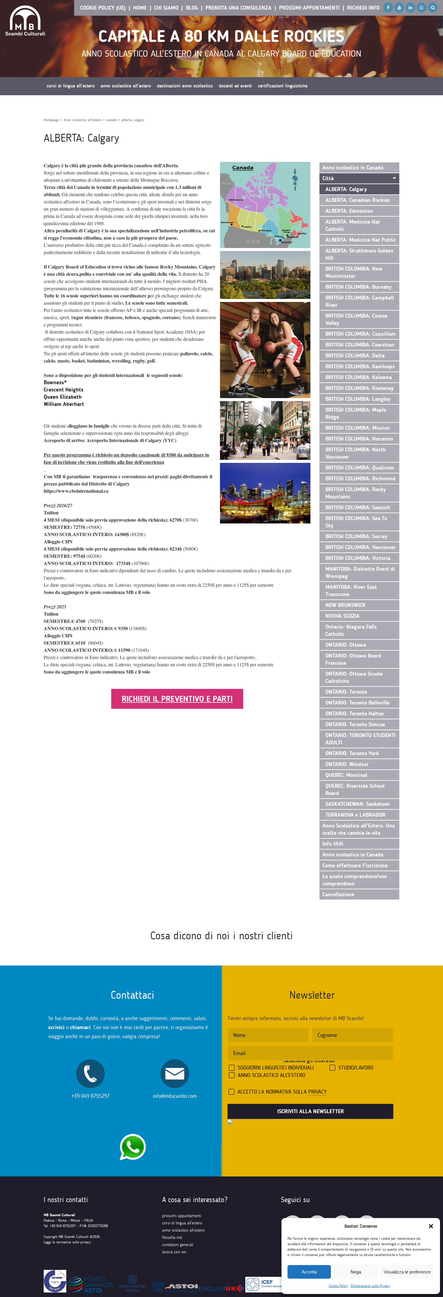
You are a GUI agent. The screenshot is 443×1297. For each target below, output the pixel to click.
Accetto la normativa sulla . (282, 1092)
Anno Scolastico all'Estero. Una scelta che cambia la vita (358, 829)
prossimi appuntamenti (181, 1215)
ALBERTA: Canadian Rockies (357, 200)
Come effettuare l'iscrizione (355, 865)
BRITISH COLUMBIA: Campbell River (359, 301)
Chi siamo (166, 8)
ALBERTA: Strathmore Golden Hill (359, 254)
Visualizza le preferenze (407, 1271)
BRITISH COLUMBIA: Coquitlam (360, 334)
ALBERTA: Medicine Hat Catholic (352, 225)
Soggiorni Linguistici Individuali (276, 1068)
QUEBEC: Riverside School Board (355, 789)
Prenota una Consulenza (239, 8)
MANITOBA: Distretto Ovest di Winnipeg (360, 572)
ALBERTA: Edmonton (349, 211)
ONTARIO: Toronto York (352, 753)
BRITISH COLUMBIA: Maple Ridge (355, 413)
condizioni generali (177, 1244)
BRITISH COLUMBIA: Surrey (356, 536)
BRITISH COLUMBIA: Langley (358, 399)
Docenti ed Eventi (235, 85)
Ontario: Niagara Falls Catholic (351, 630)
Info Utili (332, 843)
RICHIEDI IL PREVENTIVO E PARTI (177, 699)
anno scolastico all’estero (183, 1230)
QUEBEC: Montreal (346, 775)
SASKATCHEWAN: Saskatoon (357, 804)
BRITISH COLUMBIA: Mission (357, 428)
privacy (317, 1091)
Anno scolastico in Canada (352, 167)
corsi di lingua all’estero (182, 1223)
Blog (192, 8)
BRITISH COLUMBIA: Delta (355, 355)
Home (140, 8)
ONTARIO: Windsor (347, 764)
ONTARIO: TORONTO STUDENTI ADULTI (360, 739)
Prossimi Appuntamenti (309, 8)
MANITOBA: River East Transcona (351, 591)
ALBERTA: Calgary (346, 189)
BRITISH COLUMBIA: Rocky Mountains (355, 493)
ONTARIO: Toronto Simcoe (355, 724)
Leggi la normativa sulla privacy (67, 1242)
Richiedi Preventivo (65, 104)
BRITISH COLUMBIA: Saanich (357, 507)
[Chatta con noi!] (132, 1130)
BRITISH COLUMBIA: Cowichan (359, 344)
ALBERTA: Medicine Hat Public (360, 240)
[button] (431, 1226)
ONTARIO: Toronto (346, 692)
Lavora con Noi (174, 1252)
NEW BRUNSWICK (345, 605)
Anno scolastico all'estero (82, 120)
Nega (355, 1271)
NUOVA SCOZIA (342, 616)
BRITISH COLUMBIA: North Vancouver (355, 453)
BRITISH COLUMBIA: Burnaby (358, 287)
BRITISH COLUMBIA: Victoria (357, 558)
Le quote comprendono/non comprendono (354, 880)
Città (328, 178)
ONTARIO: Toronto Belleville (357, 702)
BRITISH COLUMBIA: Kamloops (360, 366)
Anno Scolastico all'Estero (271, 1075)
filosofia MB (172, 1237)
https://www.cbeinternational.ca (76, 490)
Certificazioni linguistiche (282, 85)
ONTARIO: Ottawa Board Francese (353, 659)
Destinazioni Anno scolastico (185, 85)
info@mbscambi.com (175, 1096)
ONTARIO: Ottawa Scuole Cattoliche (354, 677)
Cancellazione (338, 894)
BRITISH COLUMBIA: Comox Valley (356, 319)
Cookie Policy (338, 1286)
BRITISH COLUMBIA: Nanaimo (359, 438)
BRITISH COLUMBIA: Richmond (360, 478)
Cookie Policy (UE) (103, 8)
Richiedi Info (363, 8)
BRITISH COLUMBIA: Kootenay (359, 388)
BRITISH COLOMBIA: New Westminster (353, 272)
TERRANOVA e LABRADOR (355, 815)
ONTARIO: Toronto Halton (354, 713)
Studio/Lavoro (355, 1068)
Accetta (309, 1271)
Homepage (51, 120)
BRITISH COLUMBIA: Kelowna (358, 377)
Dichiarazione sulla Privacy (370, 1286)
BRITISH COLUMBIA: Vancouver (360, 547)
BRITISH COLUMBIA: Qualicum (359, 467)
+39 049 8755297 (90, 1096)
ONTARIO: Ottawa (345, 645)
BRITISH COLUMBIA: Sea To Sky (356, 522)
